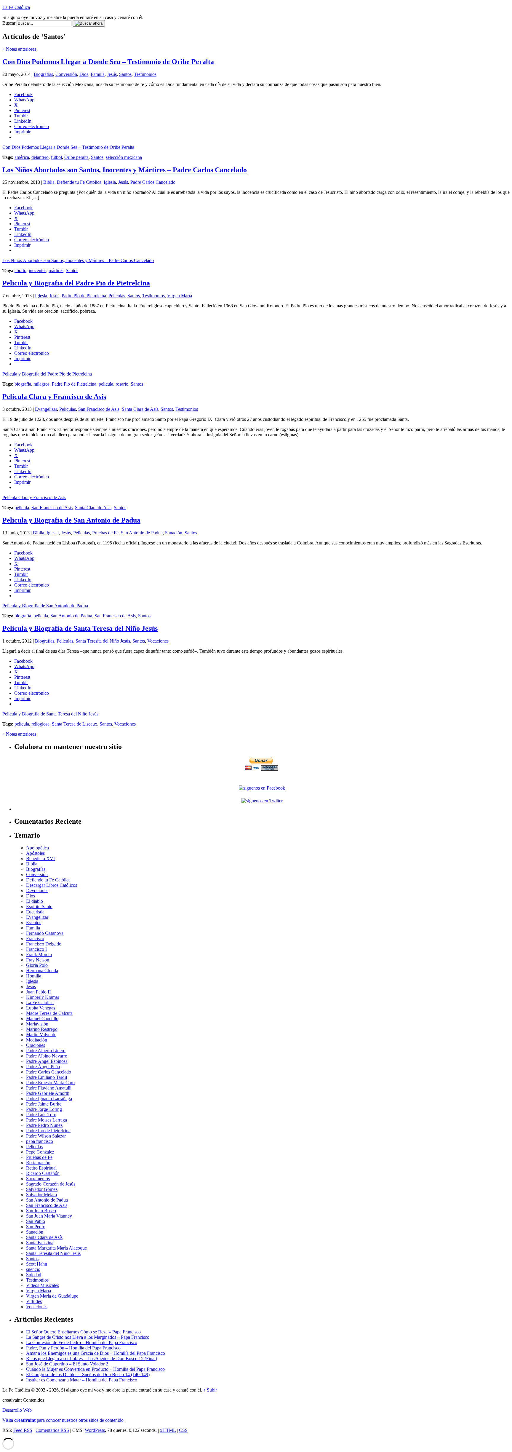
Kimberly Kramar (42, 997)
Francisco (35, 938)
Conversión (66, 74)
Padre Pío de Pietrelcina (84, 295)
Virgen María (179, 295)
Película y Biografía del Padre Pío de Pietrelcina (76, 283)
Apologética (37, 847)
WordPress (95, 1430)
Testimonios (145, 74)
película (106, 383)
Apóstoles (35, 853)
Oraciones (35, 1045)
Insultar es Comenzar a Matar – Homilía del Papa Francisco (81, 1379)
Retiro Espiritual (41, 1167)
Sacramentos (38, 1178)
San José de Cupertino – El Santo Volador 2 (67, 1363)
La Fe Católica (16, 7)
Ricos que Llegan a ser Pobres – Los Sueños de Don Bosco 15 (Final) (91, 1358)
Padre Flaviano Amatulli (48, 1087)
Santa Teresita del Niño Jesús (103, 640)
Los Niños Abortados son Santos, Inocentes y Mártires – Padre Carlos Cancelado (124, 170)
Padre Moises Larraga (46, 1119)
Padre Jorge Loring (44, 1109)
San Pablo (35, 1221)
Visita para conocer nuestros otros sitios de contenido (63, 1420)
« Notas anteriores (19, 49)
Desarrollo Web (17, 1410)
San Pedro (35, 1226)
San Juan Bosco (41, 1210)
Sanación (173, 532)
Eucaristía (35, 911)
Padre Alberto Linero (45, 1050)
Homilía (33, 975)
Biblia (49, 182)
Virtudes (34, 1301)
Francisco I (36, 949)
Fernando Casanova (44, 933)
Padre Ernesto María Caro (50, 1082)
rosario (122, 383)
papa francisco (39, 1141)
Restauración (38, 1162)
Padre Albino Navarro (46, 1055)
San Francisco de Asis (98, 409)
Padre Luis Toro (41, 1114)
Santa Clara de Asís (140, 409)
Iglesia (110, 182)
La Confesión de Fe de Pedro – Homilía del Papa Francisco (81, 1342)
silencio (33, 1269)
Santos (125, 74)
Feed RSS (22, 1430)
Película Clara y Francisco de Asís (54, 396)
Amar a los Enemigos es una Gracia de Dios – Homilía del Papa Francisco (95, 1353)
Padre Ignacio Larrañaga (49, 1098)
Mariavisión (37, 1023)
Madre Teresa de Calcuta (49, 1013)
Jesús (112, 74)
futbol (56, 157)
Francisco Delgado (43, 943)
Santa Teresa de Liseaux (74, 723)
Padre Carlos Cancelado (152, 182)
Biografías (43, 74)
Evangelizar (46, 409)
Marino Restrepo (41, 1029)
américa (22, 157)
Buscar (8, 22)
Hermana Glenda (42, 970)
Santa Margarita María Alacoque (56, 1247)
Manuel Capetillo (42, 1018)
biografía (23, 383)
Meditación (36, 1039)
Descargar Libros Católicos (51, 885)
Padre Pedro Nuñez (44, 1125)
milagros (41, 383)
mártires (56, 270)
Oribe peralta (76, 157)
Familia (98, 74)
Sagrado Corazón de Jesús (50, 1183)
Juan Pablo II (38, 991)
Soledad (33, 1274)
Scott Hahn (36, 1263)
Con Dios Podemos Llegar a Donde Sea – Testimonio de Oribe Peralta (108, 62)
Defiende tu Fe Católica (79, 182)
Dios (83, 74)
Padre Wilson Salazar (46, 1135)
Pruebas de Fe (105, 532)
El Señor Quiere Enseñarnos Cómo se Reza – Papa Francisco (83, 1331)
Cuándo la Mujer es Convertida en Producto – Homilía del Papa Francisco (95, 1369)
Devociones (37, 890)
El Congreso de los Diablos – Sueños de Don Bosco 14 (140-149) (88, 1374)
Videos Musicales (42, 1285)
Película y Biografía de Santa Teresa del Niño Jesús (80, 628)
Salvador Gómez (41, 1189)
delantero (40, 157)
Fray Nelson (37, 959)
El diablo (34, 901)
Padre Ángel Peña (43, 1066)
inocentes (37, 270)
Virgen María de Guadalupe (52, 1295)
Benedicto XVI (40, 858)
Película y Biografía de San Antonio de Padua (71, 520)
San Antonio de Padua (142, 532)
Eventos (33, 922)
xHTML (168, 1430)
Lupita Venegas (40, 1007)
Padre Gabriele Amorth (47, 1093)
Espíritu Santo (39, 906)
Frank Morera (39, 954)
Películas (116, 295)
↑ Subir (210, 1389)
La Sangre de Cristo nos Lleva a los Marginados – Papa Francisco (87, 1337)
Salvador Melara (41, 1194)
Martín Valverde (41, 1034)
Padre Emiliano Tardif (46, 1077)
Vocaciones (158, 640)
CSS (183, 1430)
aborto (20, 270)
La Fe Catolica (40, 1002)
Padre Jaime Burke (43, 1103)
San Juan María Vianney (49, 1215)
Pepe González (40, 1151)
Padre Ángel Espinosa (47, 1061)
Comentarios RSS (52, 1430)
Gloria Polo (37, 965)
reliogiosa (40, 723)
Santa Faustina (39, 1242)
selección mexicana (124, 157)
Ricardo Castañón (43, 1173)
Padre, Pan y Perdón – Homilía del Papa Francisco (73, 1347)
